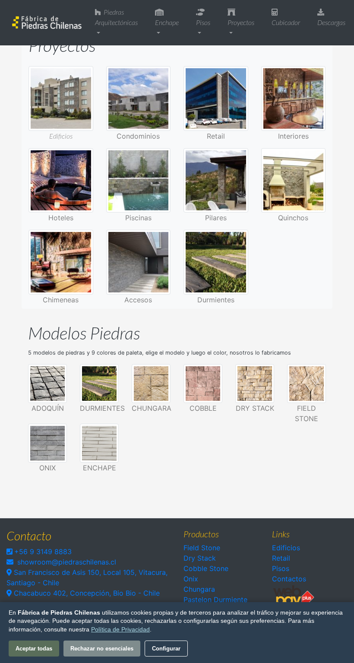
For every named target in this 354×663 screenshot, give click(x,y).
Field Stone (201, 547)
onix (47, 467)
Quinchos (293, 217)
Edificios (61, 136)
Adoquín (48, 408)
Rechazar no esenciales (101, 648)
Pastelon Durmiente (215, 599)
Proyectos (241, 22)
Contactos (289, 578)
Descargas (331, 22)
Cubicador (286, 22)
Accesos (138, 299)
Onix (190, 578)
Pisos (203, 22)
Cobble (203, 408)
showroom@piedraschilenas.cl (66, 562)
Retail (216, 136)
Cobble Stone (205, 568)
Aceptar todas (34, 648)
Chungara (151, 408)
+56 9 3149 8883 (43, 551)
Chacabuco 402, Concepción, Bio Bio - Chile (86, 593)
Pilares (216, 217)
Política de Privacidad (120, 629)
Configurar (166, 648)
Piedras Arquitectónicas (116, 17)
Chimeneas (61, 299)
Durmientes (215, 299)
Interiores (293, 136)
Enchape (167, 22)
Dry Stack (255, 408)
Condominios (138, 136)
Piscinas (138, 217)
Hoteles (60, 217)
